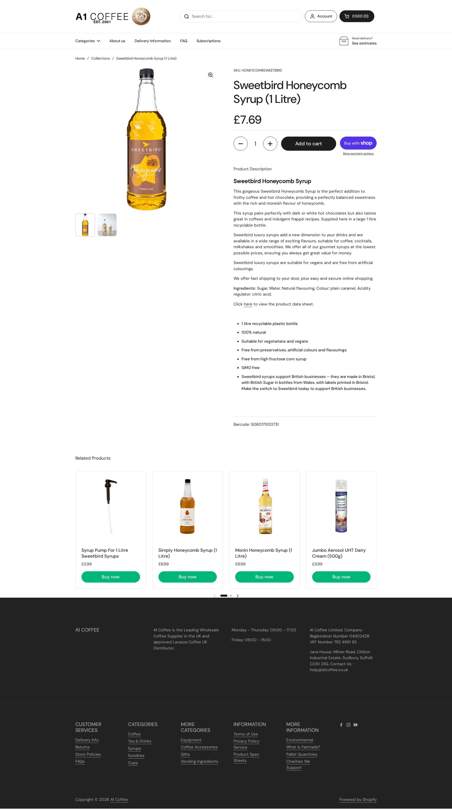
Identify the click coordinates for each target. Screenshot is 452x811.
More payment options (358, 153)
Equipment (191, 739)
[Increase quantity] (270, 144)
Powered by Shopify (358, 799)
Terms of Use (246, 734)
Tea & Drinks (139, 741)
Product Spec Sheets (246, 757)
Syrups (134, 748)
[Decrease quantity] (241, 144)
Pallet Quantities (301, 754)
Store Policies (88, 754)
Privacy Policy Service (246, 744)
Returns (82, 747)
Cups (133, 762)
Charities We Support (298, 764)
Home (80, 58)
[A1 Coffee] (113, 16)
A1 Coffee (119, 799)
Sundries (136, 755)
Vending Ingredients (199, 761)
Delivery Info (87, 739)
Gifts (185, 754)
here (248, 304)
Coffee (134, 734)
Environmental (299, 739)
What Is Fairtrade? (303, 747)
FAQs (80, 761)
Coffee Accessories (199, 747)
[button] (356, 16)
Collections (100, 58)
